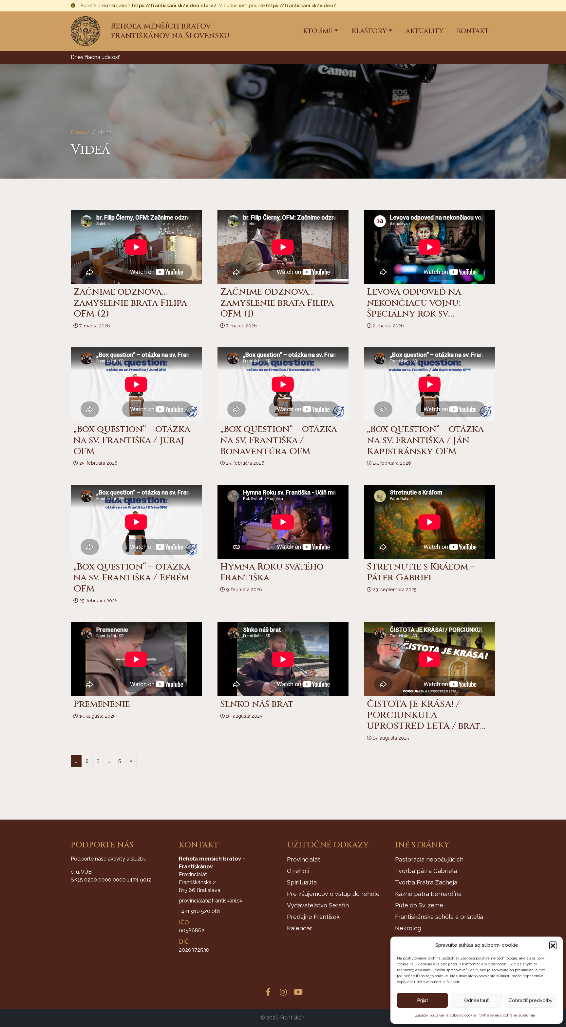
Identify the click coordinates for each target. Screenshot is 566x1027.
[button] (553, 945)
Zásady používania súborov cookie (445, 1015)
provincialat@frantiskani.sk (210, 901)
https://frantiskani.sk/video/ (301, 5)
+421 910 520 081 (199, 911)
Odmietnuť (476, 1000)
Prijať (422, 1000)
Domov (80, 132)
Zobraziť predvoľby (531, 1000)
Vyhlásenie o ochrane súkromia (507, 1015)
